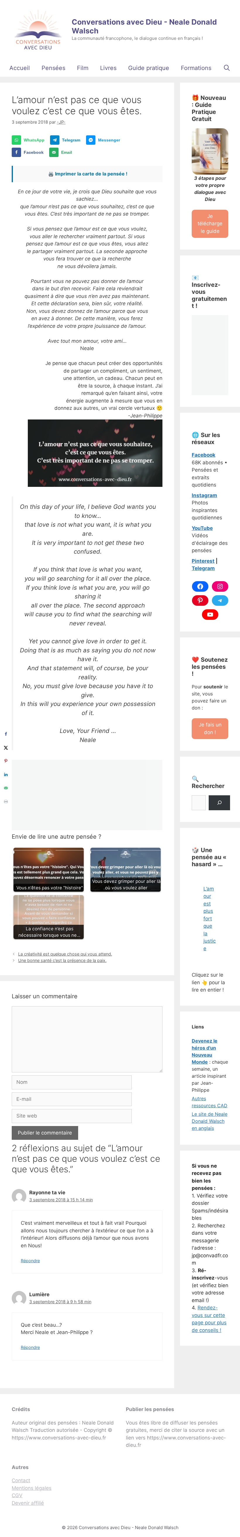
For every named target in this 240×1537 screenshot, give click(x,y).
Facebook (203, 455)
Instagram (204, 495)
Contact (21, 1480)
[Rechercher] (219, 802)
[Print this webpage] (6, 801)
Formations (196, 67)
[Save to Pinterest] (6, 761)
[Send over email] (6, 788)
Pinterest (203, 561)
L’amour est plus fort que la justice (209, 918)
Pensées (53, 67)
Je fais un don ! (210, 728)
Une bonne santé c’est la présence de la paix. (62, 960)
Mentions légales (32, 1488)
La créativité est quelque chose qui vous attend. (65, 953)
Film (82, 67)
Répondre (30, 1260)
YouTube (202, 528)
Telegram (203, 568)
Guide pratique (148, 67)
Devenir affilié (28, 1503)
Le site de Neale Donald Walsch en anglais (209, 1121)
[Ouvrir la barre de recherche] (226, 68)
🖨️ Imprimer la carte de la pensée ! (87, 174)
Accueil (19, 67)
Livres (108, 67)
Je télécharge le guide (210, 223)
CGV (17, 1495)
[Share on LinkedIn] (6, 774)
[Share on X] (6, 747)
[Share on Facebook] (6, 734)
